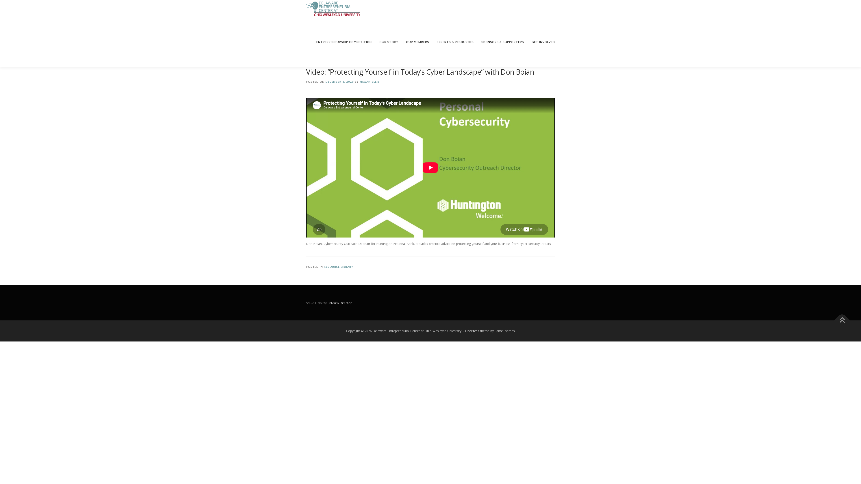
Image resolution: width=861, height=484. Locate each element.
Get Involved (543, 42)
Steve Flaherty (316, 303)
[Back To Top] (842, 320)
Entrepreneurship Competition (344, 42)
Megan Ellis (370, 82)
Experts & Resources (455, 42)
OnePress (472, 331)
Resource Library (338, 267)
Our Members (417, 42)
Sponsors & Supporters (502, 42)
